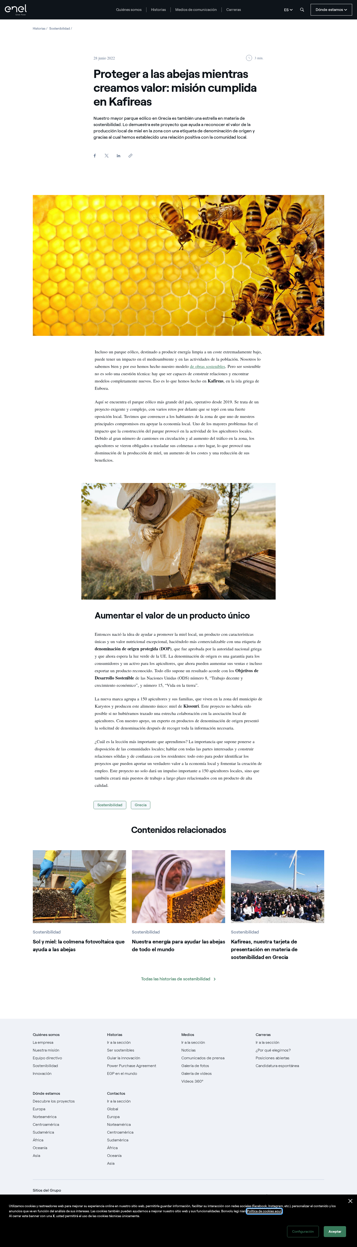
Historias (158, 10)
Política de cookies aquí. (264, 1211)
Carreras (233, 10)
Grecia (140, 805)
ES (286, 10)
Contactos (116, 1093)
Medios (187, 1034)
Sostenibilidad (109, 805)
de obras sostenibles (207, 366)
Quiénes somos (129, 10)
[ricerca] (302, 9)
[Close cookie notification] (350, 1201)
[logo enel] (16, 9)
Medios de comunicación (196, 10)
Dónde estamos (46, 1093)
